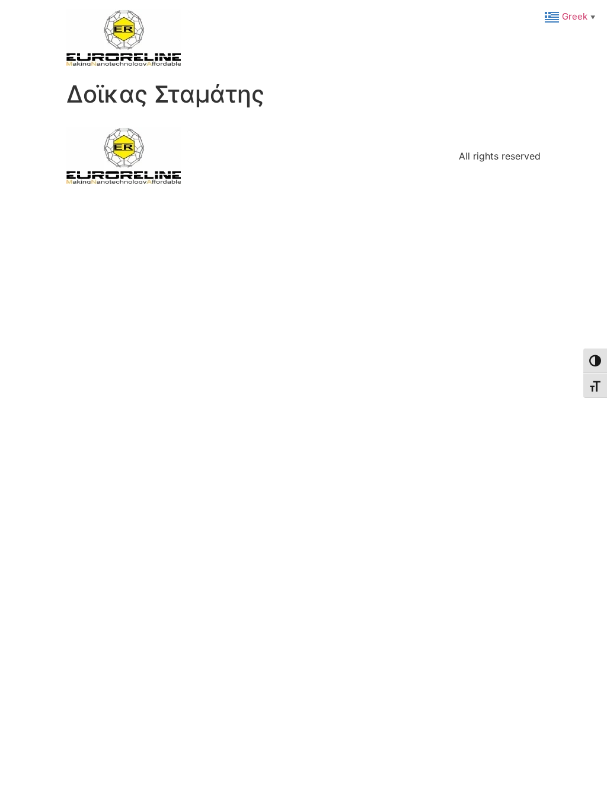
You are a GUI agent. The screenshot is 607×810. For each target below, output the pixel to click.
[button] (571, 16)
